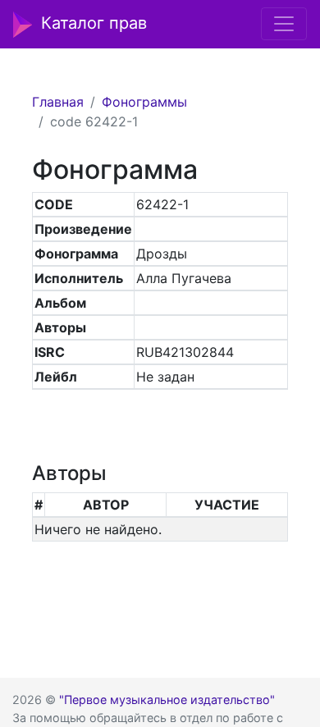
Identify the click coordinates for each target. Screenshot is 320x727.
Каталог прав (94, 23)
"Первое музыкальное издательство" (167, 699)
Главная (58, 102)
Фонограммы (144, 102)
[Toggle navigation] (284, 23)
